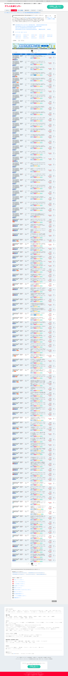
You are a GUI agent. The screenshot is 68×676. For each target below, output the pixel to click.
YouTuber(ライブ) (19, 611)
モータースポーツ (26, 630)
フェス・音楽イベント (34, 611)
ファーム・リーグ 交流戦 (12, 623)
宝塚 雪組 (20, 616)
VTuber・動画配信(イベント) (10, 636)
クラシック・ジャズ (58, 611)
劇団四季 (53, 616)
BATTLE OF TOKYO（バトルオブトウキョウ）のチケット (20, 572)
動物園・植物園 (20, 641)
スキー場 (37, 641)
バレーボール (24, 627)
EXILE (26, 17)
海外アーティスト (50, 611)
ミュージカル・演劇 (9, 617)
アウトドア (26, 647)
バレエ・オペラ (16, 617)
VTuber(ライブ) (26, 611)
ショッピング (18, 642)
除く (54, 52)
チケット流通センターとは (21, 657)
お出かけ (7, 645)
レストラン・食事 (24, 642)
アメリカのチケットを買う (10, 653)
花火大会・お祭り (36, 636)
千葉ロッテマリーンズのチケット (19, 579)
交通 (29, 642)
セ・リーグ (10, 622)
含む (52, 52)
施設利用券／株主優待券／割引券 (12, 639)
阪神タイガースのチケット (18, 587)
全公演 (14, 24)
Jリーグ (12, 626)
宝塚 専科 (35, 616)
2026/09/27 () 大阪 (18, 36)
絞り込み (22, 40)
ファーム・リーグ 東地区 (40, 622)
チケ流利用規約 (29, 657)
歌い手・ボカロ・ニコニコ (57, 610)
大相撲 (7, 630)
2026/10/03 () (25, 36)
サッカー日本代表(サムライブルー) (20, 626)
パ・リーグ (16, 622)
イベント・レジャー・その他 (11, 633)
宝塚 (6, 616)
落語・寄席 (30, 617)
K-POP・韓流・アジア (42, 611)
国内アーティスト (8, 610)
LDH (50, 610)
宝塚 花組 (10, 616)
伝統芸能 (21, 617)
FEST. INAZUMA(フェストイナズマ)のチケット (18, 574)
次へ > (39, 50)
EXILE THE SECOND (33, 17)
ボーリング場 (12, 642)
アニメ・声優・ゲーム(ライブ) (10, 611)
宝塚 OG (40, 616)
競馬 (32, 630)
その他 (34, 642)
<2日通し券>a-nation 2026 (41, 29)
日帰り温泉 (20, 647)
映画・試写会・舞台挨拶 (27, 636)
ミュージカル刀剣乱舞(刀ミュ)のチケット (20, 595)
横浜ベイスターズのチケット (18, 591)
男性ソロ (14, 610)
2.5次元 (44, 616)
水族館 (15, 641)
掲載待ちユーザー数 (49, 17)
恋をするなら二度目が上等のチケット (41, 574)
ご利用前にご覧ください (55, 7)
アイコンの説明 (15, 52)
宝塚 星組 (25, 616)
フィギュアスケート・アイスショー (11, 627)
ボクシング (20, 630)
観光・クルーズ (41, 647)
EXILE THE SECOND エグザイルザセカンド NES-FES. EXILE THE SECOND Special (26, 29)
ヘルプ (40, 10)
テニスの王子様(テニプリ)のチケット (19, 583)
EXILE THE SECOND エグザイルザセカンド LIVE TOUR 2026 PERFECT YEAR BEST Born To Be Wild (28, 26)
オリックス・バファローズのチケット (19, 581)
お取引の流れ (40, 657)
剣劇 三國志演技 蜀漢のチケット (19, 593)
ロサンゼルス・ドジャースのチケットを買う (27, 653)
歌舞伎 (26, 617)
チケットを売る (20, 10)
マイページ (33, 10)
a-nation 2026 (49, 29)
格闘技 (11, 630)
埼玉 (16, 32)
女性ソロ (19, 610)
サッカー (7, 626)
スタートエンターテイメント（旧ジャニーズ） (36, 610)
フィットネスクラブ (44, 641)
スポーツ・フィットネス (33, 647)
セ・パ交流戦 (22, 622)
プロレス (15, 630)
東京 (19, 32)
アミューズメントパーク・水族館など (11, 647)
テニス (19, 627)
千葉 (17, 32)
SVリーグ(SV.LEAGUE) (31, 627)
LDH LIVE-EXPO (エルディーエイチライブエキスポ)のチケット (36, 572)
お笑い (49, 616)
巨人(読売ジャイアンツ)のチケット (19, 585)
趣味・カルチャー (8, 648)
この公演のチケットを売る (51, 18)
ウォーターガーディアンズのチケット (30, 574)
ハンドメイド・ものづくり (17, 648)
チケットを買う (13, 10)
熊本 (26, 32)
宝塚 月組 (15, 616)
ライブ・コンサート (9, 609)
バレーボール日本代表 (40, 627)
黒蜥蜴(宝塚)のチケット (17, 597)
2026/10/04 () (33, 36)
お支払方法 (49, 657)
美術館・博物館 (27, 641)
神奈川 (22, 32)
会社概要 (45, 657)
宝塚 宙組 (30, 616)
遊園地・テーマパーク (9, 641)
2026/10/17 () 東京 (49, 36)
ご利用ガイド (35, 657)
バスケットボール (48, 627)
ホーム (7, 10)
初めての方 (27, 10)
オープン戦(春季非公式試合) (30, 622)
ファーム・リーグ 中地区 (49, 622)
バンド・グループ (25, 610)
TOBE (46, 610)
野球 (6, 622)
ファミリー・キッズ (19, 636)
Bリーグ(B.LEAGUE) (56, 627)
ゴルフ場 (33, 641)
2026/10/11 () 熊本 (41, 36)
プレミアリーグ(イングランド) (31, 626)
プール (7, 642)
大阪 (24, 32)
